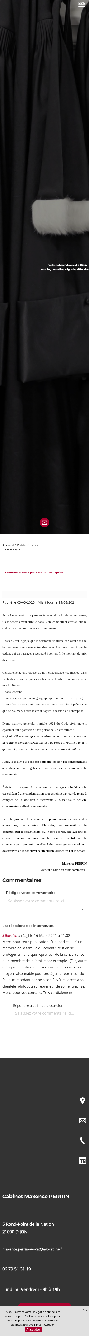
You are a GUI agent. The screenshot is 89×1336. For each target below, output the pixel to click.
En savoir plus (32, 1325)
